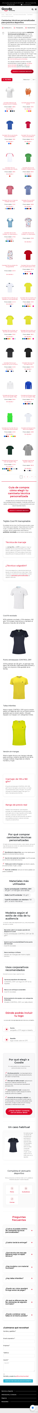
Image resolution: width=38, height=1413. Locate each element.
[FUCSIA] (30, 273)
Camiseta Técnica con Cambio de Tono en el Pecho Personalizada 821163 (10, 363)
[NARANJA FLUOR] (30, 111)
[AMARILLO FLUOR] (27, 111)
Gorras (12, 1202)
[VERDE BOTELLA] (32, 403)
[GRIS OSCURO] (16, 468)
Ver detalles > (10, 109)
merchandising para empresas (18, 59)
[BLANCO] (9, 111)
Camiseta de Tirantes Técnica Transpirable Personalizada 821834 (10, 428)
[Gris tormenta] (14, 111)
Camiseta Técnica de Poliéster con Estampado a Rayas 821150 (10, 233)
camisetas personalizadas (19, 575)
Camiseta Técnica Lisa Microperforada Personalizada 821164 (28, 363)
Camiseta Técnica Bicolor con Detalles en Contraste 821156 (10, 298)
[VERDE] (27, 143)
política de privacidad (22, 1376)
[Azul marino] (12, 111)
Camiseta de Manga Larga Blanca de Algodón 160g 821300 (10, 396)
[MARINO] (12, 208)
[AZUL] (5, 111)
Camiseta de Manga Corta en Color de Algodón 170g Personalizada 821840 (10, 461)
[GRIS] (14, 208)
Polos (12, 1192)
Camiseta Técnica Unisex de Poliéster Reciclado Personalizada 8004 (10, 201)
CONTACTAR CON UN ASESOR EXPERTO (18, 1381)
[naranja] (9, 470)
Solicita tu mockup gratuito (19, 510)
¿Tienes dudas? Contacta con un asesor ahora (19, 1111)
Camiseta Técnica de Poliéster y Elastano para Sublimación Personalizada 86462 (28, 168)
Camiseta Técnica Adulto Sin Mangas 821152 (10, 266)
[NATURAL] (5, 208)
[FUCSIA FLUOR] (28, 111)
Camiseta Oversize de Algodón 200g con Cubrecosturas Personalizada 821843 (28, 461)
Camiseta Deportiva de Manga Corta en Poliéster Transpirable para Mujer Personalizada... (10, 103)
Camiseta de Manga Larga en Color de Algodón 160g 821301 (28, 396)
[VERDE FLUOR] (13, 436)
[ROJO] (7, 111)
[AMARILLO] (29, 306)
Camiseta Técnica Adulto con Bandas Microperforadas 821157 (28, 298)
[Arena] (11, 470)
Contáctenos (26, 4)
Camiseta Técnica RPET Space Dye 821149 (28, 201)
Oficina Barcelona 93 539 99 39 (13, 3)
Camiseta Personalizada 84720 (28, 103)
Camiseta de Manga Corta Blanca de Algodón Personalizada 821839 (28, 428)
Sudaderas (26, 1192)
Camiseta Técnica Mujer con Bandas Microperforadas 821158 (10, 331)
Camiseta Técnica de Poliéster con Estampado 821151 (28, 233)
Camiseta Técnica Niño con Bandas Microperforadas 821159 (28, 331)
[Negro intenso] (10, 111)
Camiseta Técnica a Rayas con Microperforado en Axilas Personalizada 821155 (28, 266)
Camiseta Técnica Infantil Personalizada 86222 (28, 136)
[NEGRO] (28, 176)
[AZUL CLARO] (15, 338)
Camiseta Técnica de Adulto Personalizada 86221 (9, 136)
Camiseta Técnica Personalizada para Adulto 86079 (9, 168)
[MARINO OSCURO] (29, 470)
